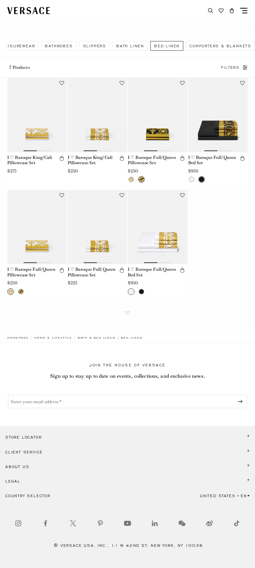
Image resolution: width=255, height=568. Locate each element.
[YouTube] (127, 523)
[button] (231, 10)
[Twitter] (73, 523)
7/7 (127, 313)
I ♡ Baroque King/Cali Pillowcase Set (29, 160)
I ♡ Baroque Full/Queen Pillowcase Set (152, 160)
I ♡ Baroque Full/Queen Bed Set (212, 160)
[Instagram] (18, 523)
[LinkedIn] (155, 523)
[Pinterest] (100, 523)
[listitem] (58, 46)
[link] (18, 337)
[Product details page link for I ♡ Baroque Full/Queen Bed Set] (218, 115)
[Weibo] (209, 523)
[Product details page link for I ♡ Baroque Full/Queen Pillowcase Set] (158, 115)
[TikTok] (237, 523)
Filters (230, 67)
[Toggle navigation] (244, 11)
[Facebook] (45, 523)
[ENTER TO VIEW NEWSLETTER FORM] (241, 401)
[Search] (210, 10)
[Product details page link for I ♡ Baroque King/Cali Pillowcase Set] (37, 115)
